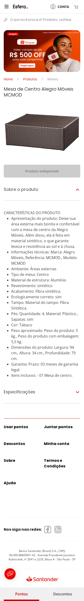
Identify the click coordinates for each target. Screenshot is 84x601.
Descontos (62, 594)
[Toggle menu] (6, 6)
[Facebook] (48, 529)
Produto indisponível (42, 171)
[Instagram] (58, 529)
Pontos (21, 594)
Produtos (30, 79)
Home (8, 79)
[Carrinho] (77, 7)
